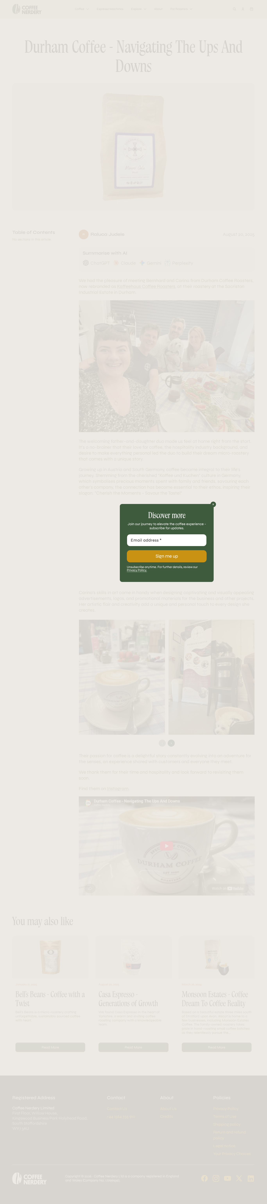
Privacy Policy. (137, 570)
